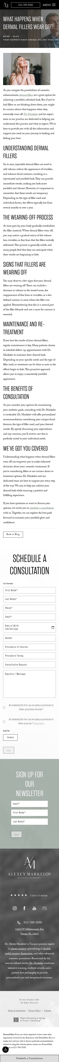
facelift (46, 949)
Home (6, 36)
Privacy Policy (38, 723)
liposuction (27, 954)
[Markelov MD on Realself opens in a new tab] (44, 908)
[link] (29, 895)
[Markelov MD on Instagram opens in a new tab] (14, 908)
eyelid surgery (12, 954)
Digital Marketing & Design (32, 1019)
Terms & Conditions (16, 1010)
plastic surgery (18, 949)
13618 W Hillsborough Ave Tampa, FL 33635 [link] (29, 931)
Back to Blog (13, 534)
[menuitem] (14, 908)
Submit (8, 750)
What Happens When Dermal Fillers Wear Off (31, 40)
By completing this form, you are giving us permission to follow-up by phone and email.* (31, 707)
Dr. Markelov (31, 114)
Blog (16, 36)
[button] (5, 1049)
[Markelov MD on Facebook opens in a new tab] (24, 908)
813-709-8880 (25, 5)
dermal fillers (26, 95)
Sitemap (47, 1010)
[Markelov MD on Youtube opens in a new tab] (34, 908)
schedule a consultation (41, 508)
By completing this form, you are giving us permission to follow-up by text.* (31, 721)
